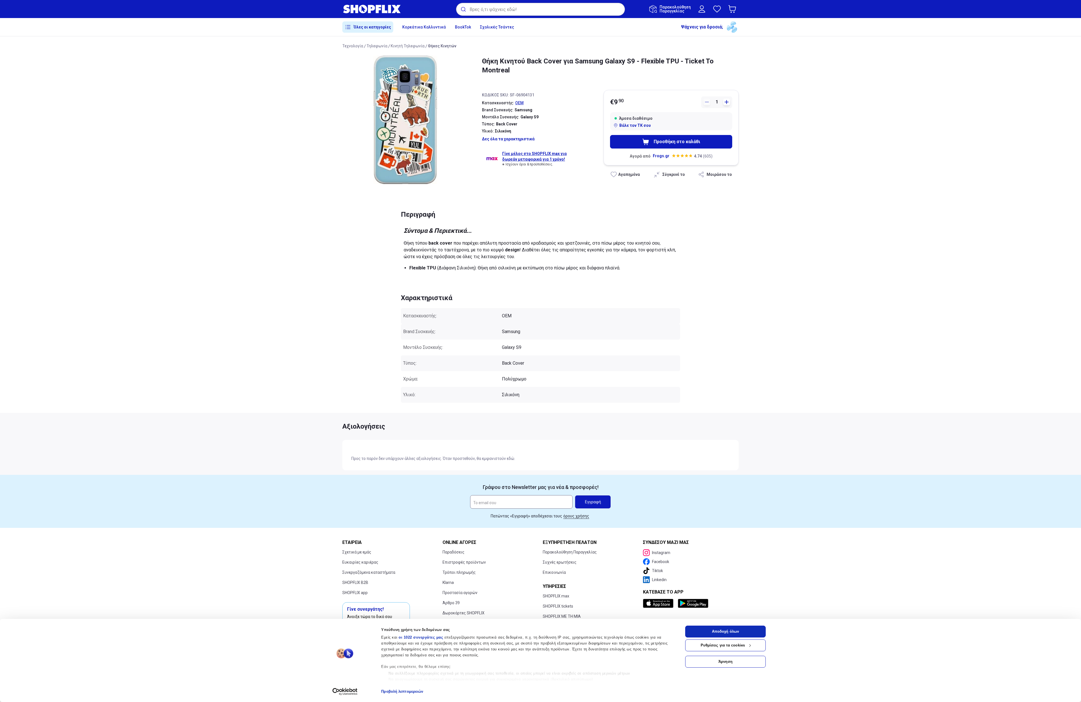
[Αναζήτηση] (463, 9)
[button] (733, 9)
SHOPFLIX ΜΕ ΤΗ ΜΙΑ (562, 616)
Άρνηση (725, 661)
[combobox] (540, 9)
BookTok (463, 27)
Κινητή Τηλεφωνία (408, 46)
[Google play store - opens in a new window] (693, 603)
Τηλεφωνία (377, 46)
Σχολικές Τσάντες (497, 27)
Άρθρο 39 (451, 603)
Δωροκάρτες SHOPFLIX (463, 613)
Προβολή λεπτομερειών (402, 691)
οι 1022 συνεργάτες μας (421, 637)
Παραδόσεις (453, 552)
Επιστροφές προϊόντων (464, 562)
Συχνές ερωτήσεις (560, 562)
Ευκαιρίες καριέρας (360, 562)
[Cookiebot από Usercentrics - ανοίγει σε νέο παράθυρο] (345, 691)
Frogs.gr (661, 156)
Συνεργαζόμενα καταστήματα (368, 572)
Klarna (448, 582)
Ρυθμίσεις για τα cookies (723, 645)
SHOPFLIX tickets (558, 606)
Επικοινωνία (554, 572)
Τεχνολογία (352, 46)
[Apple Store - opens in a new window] (659, 603)
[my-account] (702, 9)
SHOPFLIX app (355, 592)
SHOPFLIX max (556, 596)
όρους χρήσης (576, 516)
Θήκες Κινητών (442, 46)
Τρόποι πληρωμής (459, 572)
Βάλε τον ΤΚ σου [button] (635, 125)
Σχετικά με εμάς (356, 552)
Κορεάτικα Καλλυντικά (424, 27)
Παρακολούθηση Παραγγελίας (570, 552)
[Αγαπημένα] (717, 9)
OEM (519, 103)
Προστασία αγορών (460, 592)
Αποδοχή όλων (725, 631)
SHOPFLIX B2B (355, 582)
